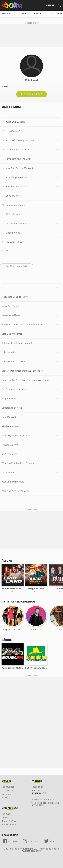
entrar (50, 5)
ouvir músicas (33, 94)
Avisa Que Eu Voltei (15, 121)
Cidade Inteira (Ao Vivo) (17, 149)
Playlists (6, 797)
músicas (6, 13)
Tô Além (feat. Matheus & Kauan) (18, 463)
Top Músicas (8, 786)
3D (7, 251)
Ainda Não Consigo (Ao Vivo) (20, 140)
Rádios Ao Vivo (9, 821)
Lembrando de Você (16, 223)
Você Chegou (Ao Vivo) (17, 177)
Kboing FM (7, 813)
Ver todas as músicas (18, 266)
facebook (12, 841)
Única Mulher (13, 195)
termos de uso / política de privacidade (45, 803)
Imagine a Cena (9, 398)
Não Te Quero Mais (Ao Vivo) (16, 435)
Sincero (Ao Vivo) (10, 444)
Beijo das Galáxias (15, 241)
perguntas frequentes (42, 799)
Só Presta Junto (13, 214)
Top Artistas (8, 790)
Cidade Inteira (13, 232)
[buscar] (59, 5)
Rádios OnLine (9, 824)
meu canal (21, 13)
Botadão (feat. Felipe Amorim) (17, 343)
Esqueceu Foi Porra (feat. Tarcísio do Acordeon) (26, 380)
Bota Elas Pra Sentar (16, 186)
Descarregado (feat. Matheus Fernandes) (22, 370)
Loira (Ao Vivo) (13, 131)
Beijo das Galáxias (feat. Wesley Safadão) (22, 324)
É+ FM (5, 817)
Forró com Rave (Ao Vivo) (18, 158)
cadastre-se (37, 786)
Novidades (7, 794)
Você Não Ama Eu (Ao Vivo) (19, 168)
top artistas (38, 13)
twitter (52, 841)
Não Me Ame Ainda (15, 205)
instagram (33, 841)
